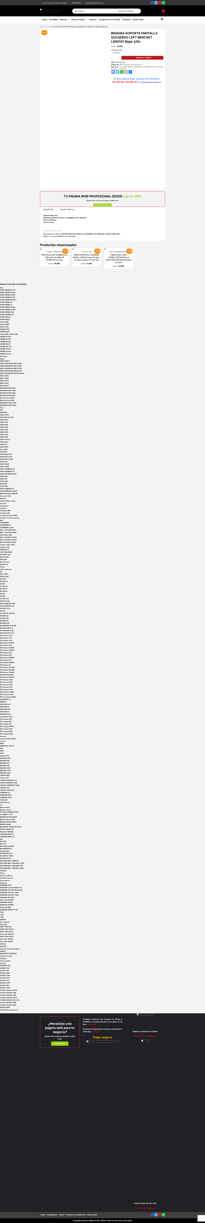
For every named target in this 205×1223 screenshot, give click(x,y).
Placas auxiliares (6, 875)
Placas (2, 873)
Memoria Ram (5, 807)
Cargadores (4, 506)
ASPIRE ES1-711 (6, 346)
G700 (2, 753)
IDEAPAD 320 (5, 765)
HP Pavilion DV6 (6, 655)
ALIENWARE (4, 522)
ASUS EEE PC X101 (7, 417)
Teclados (3, 958)
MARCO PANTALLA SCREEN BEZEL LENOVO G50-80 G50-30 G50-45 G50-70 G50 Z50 (86, 257)
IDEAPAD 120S (5, 758)
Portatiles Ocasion (6, 878)
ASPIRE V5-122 (5, 354)
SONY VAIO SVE (5, 927)
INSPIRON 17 (4, 550)
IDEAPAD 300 (5, 761)
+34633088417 (76, 3)
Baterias (3, 498)
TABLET (3, 951)
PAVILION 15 (4, 707)
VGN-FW (3, 946)
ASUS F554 (4, 434)
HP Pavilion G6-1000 (7, 667)
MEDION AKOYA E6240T (8, 817)
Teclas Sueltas (5, 961)
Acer (1, 288)
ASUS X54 (3, 479)
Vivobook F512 (5, 496)
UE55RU (3, 919)
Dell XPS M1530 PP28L (8, 542)
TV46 (2, 917)
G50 (90, 252)
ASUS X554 (4, 486)
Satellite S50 (4, 985)
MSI (1, 839)
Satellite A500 (5, 973)
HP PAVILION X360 (6, 675)
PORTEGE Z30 (5, 965)
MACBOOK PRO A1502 (8, 405)
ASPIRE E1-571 (5, 339)
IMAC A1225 (4, 378)
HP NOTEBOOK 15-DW (8, 626)
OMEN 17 (3, 702)
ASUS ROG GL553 (6, 459)
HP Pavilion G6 (5, 665)
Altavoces (3, 356)
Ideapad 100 (4, 756)
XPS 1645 (3, 559)
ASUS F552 (4, 430)
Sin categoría (5, 922)
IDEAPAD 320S (5, 768)
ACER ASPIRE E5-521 (7, 292)
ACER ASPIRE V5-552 (7, 309)
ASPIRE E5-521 (5, 341)
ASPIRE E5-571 (5, 344)
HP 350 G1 (3, 591)
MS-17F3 (3, 844)
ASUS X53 (3, 476)
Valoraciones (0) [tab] (67, 209)
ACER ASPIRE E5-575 (7, 297)
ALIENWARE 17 (5, 525)
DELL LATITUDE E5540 (8, 532)
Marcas (63, 19)
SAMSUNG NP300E (7, 905)
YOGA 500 (3, 800)
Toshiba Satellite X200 (8, 1005)
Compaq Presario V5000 (8, 515)
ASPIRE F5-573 (5, 349)
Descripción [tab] (48, 209)
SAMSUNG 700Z (6, 885)
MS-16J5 (3, 841)
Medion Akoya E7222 (7, 819)
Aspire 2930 (4, 322)
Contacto (126, 19)
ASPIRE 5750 (4, 329)
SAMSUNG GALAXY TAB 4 (9, 892)
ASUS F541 (4, 427)
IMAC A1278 (4, 381)
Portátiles (53, 19)
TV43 (2, 915)
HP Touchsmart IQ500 (8, 697)
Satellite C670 (5, 978)
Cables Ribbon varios (8, 501)
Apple (2, 359)
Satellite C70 (4, 980)
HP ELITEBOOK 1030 (7, 603)
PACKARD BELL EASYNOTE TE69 (12, 863)
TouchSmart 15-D (6, 716)
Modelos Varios (5, 810)
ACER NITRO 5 (5, 317)
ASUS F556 (4, 437)
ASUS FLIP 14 (5, 439)
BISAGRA (131, 67)
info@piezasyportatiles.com (94, 3)
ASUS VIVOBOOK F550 (8, 474)
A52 (1, 410)
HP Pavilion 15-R (6, 640)
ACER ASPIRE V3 (6, 305)
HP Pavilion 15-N (6, 635)
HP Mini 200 (4, 618)
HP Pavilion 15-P (6, 638)
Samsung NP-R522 (6, 900)
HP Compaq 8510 (6, 731)
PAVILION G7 (4, 712)
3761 (120, 67)
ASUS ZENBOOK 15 (7, 488)
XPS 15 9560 (4, 557)
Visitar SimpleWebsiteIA (102, 205)
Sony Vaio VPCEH (6, 941)
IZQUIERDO (147, 67)
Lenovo (47, 27)
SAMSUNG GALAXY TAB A (9, 895)
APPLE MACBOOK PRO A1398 (11, 363)
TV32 (2, 912)
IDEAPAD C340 (5, 770)
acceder (51, 236)
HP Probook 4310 (6, 680)
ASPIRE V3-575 (5, 351)
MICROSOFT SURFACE (8, 953)
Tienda (61, 1215)
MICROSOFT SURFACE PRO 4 (10, 827)
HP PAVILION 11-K (6, 628)
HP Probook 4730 (6, 689)
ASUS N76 (3, 452)
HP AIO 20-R (4, 598)
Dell (1, 520)
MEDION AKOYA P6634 (8, 822)
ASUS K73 (3, 444)
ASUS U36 (3, 461)
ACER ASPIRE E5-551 (7, 295)
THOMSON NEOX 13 (7, 836)
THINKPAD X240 (6, 797)
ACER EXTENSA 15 (7, 314)
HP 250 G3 (3, 586)
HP (1, 572)
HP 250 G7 (3, 589)
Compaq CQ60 (5, 510)
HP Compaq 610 (6, 724)
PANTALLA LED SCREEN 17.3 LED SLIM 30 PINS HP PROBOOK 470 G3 (54, 257)
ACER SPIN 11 (5, 319)
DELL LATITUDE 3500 (8, 530)
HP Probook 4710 (6, 687)
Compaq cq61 (5, 513)
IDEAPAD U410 (5, 773)
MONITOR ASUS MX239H (9, 493)
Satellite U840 (5, 988)
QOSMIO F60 (4, 968)
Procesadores (5, 880)
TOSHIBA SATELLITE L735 (9, 1000)
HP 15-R (3, 579)
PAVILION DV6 (5, 709)
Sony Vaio (3, 924)
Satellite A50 (4, 970)
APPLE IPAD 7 (5, 361)
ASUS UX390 (4, 466)
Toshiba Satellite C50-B (8, 990)
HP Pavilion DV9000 (7, 662)
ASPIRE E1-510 (5, 337)
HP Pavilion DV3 (6, 645)
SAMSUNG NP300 (6, 902)
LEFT (154, 67)
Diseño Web (138, 19)
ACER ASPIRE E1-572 (7, 290)
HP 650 (2, 596)
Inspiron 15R (4, 547)
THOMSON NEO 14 (6, 834)
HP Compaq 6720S (6, 726)
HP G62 (2, 611)
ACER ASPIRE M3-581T (8, 300)
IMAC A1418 (4, 385)
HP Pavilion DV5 (6, 653)
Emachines (4, 564)
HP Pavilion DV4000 (7, 650)
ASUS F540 (4, 425)
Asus (2, 408)
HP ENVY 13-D (5, 608)
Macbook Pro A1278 (7, 398)
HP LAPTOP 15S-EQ (7, 613)
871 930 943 (118, 82)
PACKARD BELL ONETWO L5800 (12, 868)
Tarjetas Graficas (6, 956)
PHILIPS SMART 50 (7, 829)
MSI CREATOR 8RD (7, 846)
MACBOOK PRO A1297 (8, 403)
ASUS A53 (3, 412)
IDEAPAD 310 (5, 763)
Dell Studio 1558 (6, 535)
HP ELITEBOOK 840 (7, 606)
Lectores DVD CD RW (7, 739)
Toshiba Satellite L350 (8, 995)
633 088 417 (131, 82)
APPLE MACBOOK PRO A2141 (11, 371)
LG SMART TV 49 (6, 814)
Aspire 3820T (5, 324)
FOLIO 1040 (4, 576)
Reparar (93, 19)
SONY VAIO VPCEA (7, 936)
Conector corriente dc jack (9, 518)
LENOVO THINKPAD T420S (9, 785)
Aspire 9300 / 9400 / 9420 (9, 334)
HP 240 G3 (3, 581)
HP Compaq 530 (6, 719)
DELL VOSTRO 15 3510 (8, 537)
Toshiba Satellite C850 (8, 993)
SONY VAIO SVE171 (7, 929)
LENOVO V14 (4, 788)
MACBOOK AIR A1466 (8, 390)
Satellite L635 (5, 983)
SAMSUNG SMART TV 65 (9, 910)
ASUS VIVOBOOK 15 (7, 471)
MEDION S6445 (5, 824)
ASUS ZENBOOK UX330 (8, 491)
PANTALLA (114, 69)
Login (152, 11)
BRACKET (138, 67)
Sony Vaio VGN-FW (7, 934)
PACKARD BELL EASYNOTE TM (11, 866)
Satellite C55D (5, 975)
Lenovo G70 (4, 778)
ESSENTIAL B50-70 (7, 746)
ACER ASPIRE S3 (6, 302)
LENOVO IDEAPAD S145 (8, 783)
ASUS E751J (4, 415)
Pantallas (49, 252)
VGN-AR (3, 944)
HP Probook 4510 (6, 682)
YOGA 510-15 (5, 802)
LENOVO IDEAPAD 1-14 (8, 780)
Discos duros (5, 562)
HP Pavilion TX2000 (7, 672)
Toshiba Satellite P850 (8, 1002)
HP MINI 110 (4, 616)
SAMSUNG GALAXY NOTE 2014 (11, 890)
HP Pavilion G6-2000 (7, 670)
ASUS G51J (4, 442)
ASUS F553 (4, 432)
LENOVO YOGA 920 (7, 790)
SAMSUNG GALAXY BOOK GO (11, 887)
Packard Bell (4, 851)
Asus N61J (4, 449)
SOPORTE (123, 69)
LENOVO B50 (5, 775)
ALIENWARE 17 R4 (6, 527)
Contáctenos (52, 1215)
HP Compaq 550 (6, 721)
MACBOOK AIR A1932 (121, 252)
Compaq (3, 508)
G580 (2, 751)
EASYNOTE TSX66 (6, 856)
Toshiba (3, 963)
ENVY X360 (4, 574)
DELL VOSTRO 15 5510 (8, 540)
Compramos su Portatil (109, 19)
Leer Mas (92, 1024)
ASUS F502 (4, 422)
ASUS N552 (4, 447)
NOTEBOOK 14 (5, 699)
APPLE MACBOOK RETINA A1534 (12, 373)
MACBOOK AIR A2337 (8, 395)
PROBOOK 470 (57, 252)
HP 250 (2, 584)
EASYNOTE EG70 (6, 853)
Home (43, 1215)
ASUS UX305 (4, 464)
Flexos (111, 252)
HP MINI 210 (4, 621)
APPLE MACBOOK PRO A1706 (11, 366)
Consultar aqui (60, 1044)
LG (1, 805)
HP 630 (2, 594)
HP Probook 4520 (6, 685)
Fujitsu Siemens (6, 569)
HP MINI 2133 (5, 623)
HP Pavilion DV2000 (7, 643)
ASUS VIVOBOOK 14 (7, 469)
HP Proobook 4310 (6, 694)
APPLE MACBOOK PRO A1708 (11, 368)
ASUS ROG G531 (6, 454)
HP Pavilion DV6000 (7, 657)
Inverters (3, 736)
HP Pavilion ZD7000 (7, 677)
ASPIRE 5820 (4, 332)
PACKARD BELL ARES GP (9, 861)
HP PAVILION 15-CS (7, 633)
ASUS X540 (4, 481)
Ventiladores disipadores (9, 1010)
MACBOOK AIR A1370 (8, 388)
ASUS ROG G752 (6, 457)
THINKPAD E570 (6, 795)
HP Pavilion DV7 (6, 660)
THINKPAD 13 (5, 792)
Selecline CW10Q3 (6, 832)
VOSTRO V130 (5, 554)
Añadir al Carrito (143, 58)
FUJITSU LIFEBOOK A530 (9, 812)
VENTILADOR (5, 1007)
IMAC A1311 (4, 383)
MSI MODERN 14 (6, 849)
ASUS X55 (3, 484)
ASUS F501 (4, 420)
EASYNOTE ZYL (5, 858)
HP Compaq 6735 (6, 729)
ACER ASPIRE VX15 (7, 312)
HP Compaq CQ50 (6, 734)
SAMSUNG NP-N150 (7, 897)
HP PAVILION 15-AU (7, 630)
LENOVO (160, 67)
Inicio (44, 19)
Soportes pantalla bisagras (133, 64)
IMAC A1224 (4, 376)
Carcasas (85, 252)
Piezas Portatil (78, 19)
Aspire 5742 (4, 327)
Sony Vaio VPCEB (6, 939)
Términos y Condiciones (76, 1215)
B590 (52, 27)
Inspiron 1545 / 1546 (7, 545)
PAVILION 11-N (5, 704)
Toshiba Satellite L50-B (8, 997)
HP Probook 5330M (7, 692)
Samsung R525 (5, 907)
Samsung (3, 883)
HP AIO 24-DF (5, 601)
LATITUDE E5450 (6, 552)
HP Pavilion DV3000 (7, 648)
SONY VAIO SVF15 (6, 932)
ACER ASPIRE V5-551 (7, 307)
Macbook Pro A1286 (7, 400)
